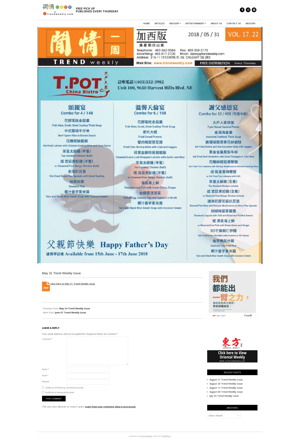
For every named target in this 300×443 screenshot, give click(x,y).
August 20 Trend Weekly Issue (226, 383)
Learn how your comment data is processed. (110, 406)
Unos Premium (146, 436)
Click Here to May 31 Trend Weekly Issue (72, 283)
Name (45, 369)
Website (45, 381)
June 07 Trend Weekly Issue (70, 312)
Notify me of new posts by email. (59, 392)
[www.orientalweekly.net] (232, 338)
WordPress (166, 436)
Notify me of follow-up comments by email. (64, 387)
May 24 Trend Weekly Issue (74, 308)
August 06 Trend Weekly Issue (226, 391)
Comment (47, 339)
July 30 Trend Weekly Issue (224, 395)
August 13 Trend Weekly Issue (226, 387)
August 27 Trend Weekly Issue (226, 379)
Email (45, 375)
